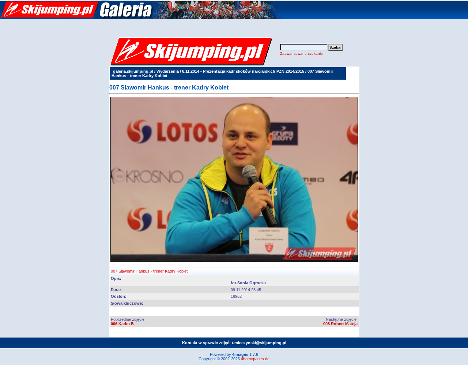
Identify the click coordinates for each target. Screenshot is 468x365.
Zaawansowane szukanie (301, 54)
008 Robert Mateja (340, 324)
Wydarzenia (167, 71)
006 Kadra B (122, 324)
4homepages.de (255, 359)
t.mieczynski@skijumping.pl (259, 343)
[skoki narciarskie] (141, 17)
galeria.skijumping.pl (133, 71)
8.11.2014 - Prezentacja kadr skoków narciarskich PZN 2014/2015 (243, 71)
